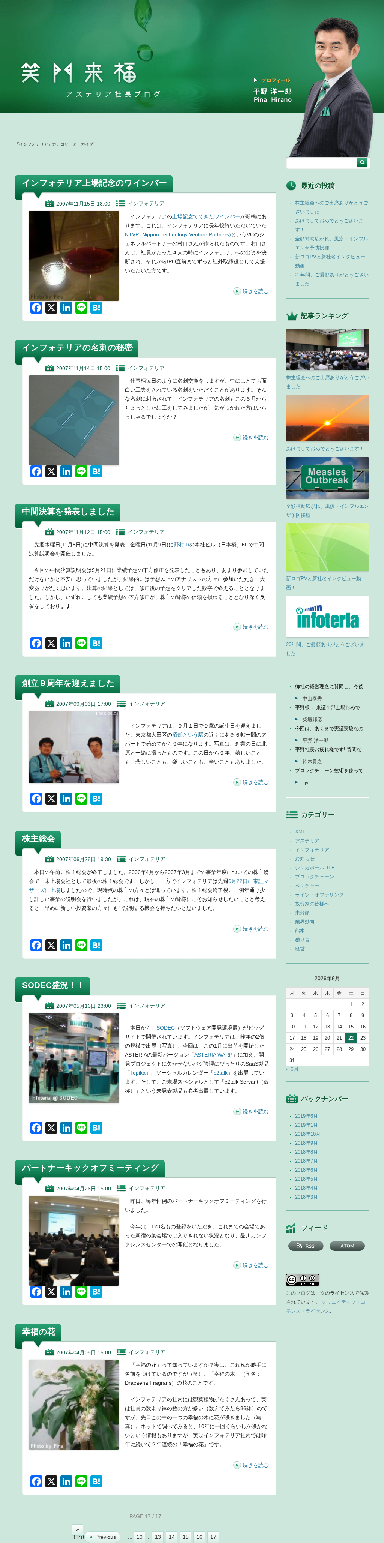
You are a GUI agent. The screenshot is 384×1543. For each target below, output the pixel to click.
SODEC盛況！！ (53, 985)
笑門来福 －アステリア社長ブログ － (78, 73)
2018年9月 (306, 1143)
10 (139, 1537)
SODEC (165, 1028)
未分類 (302, 913)
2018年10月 (308, 1134)
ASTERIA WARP (213, 1055)
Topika (138, 1073)
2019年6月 (306, 1116)
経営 (300, 949)
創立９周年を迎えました (68, 683)
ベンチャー (307, 886)
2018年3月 (306, 1197)
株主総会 (38, 838)
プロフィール (276, 80)
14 (172, 1537)
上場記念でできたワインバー (206, 216)
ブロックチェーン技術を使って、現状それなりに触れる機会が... (332, 770)
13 (158, 1537)
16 (199, 1537)
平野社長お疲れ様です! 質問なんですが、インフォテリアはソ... (332, 749)
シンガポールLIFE (315, 868)
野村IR (181, 545)
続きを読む (256, 291)
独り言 (302, 940)
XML (300, 832)
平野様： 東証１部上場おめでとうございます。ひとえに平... (332, 707)
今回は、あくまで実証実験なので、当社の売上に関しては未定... (332, 728)
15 (186, 1537)
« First (78, 1531)
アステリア (307, 841)
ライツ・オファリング (319, 895)
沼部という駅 (188, 735)
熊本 (300, 931)
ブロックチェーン (314, 877)
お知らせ (305, 859)
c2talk (221, 1073)
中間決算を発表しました (68, 511)
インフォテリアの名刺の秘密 (77, 347)
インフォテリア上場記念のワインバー (94, 183)
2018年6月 (306, 1170)
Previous (105, 1537)
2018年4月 (306, 1188)
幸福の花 (39, 1331)
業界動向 (305, 922)
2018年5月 (306, 1179)
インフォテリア (146, 203)
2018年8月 (306, 1152)
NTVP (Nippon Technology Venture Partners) (178, 234)
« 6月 (292, 1069)
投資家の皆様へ (312, 904)
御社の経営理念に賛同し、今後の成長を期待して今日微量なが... (332, 686)
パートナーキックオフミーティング (90, 1167)
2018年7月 (306, 1161)
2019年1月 (306, 1125)
